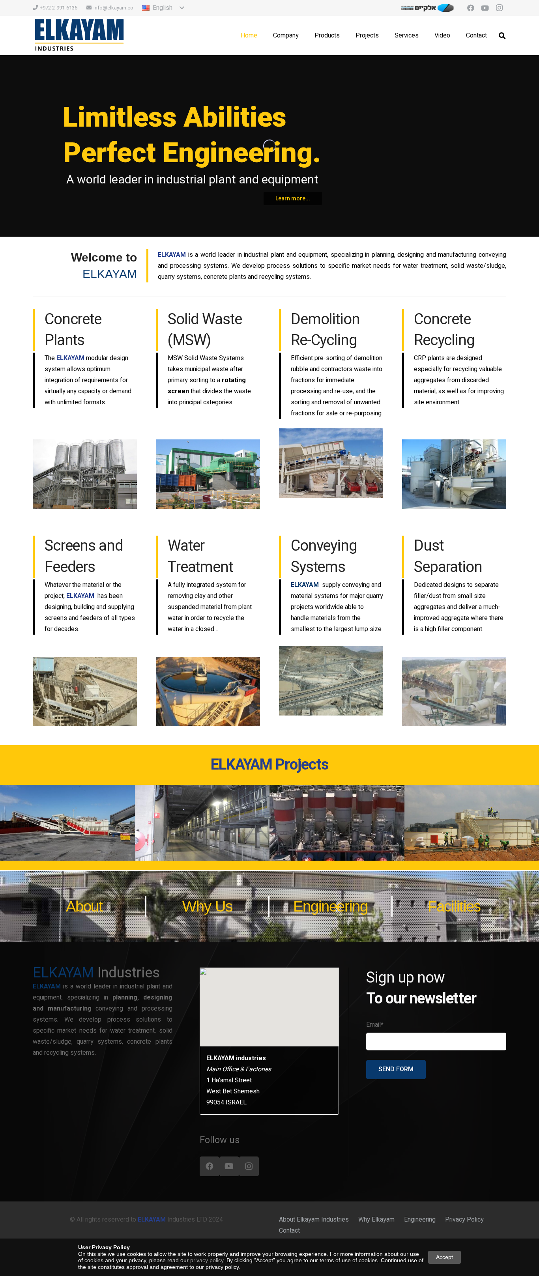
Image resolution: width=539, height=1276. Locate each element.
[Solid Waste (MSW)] (208, 474)
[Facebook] (471, 8)
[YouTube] (485, 8)
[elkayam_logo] (79, 35)
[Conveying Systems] (331, 681)
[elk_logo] (428, 8)
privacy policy (206, 1260)
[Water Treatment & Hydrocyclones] (208, 691)
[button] (163, 8)
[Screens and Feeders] (85, 691)
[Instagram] (499, 8)
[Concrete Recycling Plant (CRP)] (454, 474)
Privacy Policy (464, 1219)
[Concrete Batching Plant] (85, 474)
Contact (289, 1230)
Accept (444, 1257)
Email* (375, 1024)
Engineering (420, 1219)
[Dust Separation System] (454, 691)
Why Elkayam (376, 1219)
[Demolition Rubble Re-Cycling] (331, 463)
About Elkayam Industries (314, 1219)
